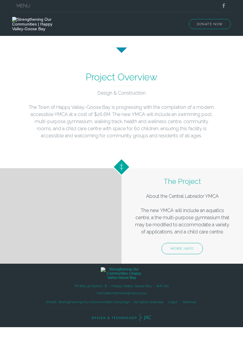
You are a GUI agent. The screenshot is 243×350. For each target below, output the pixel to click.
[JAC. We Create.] (121, 318)
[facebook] (223, 5)
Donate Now (210, 24)
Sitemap (189, 302)
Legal (173, 302)
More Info (182, 248)
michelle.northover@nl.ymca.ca (122, 293)
